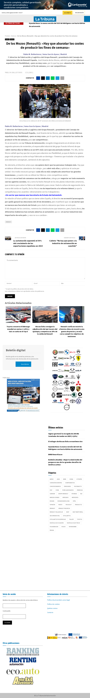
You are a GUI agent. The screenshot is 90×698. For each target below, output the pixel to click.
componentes (70, 483)
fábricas (80, 490)
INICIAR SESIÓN (79, 12)
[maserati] (78, 379)
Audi (58, 479)
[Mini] (72, 385)
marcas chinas (54, 497)
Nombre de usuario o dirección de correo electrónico (20, 600)
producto (78, 504)
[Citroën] (78, 354)
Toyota (79, 519)
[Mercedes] (61, 385)
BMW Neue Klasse (55, 454)
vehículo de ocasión (57, 523)
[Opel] (66, 391)
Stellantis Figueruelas (58, 519)
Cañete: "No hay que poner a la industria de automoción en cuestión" (63, 243)
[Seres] (66, 397)
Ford (57, 490)
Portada (7, 36)
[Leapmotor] (66, 379)
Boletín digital (15, 350)
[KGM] (72, 373)
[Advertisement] (45, 560)
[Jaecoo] (55, 373)
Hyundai (74, 493)
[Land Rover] (61, 379)
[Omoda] (61, 391)
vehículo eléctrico (73, 523)
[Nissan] (55, 391)
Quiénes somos (52, 608)
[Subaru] (55, 403)
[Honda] (66, 367)
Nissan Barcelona (63, 501)
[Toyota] (72, 403)
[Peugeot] (72, 391)
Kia (81, 493)
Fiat (51, 490)
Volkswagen (54, 526)
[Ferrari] (78, 361)
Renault (8, 222)
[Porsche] (78, 391)
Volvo (63, 526)
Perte (60, 504)
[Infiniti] (78, 367)
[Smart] (80, 397)
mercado (65, 497)
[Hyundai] (72, 367)
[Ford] (61, 367)
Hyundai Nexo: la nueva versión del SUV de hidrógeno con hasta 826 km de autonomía (57, 24)
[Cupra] (55, 361)
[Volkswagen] (78, 403)
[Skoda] (74, 397)
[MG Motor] (66, 385)
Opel (74, 501)
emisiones (67, 486)
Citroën (79, 479)
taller (71, 519)
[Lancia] (55, 379)
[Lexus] (72, 379)
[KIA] (78, 373)
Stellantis (66, 515)
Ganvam (52, 493)
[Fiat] (55, 367)
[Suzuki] (61, 403)
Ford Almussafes (68, 490)
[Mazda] (55, 385)
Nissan (52, 501)
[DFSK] (66, 361)
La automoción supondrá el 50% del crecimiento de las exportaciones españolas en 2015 (28, 243)
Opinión (52, 504)
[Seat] (59, 397)
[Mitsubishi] (78, 385)
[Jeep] (66, 373)
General (12, 39)
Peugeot (69, 504)
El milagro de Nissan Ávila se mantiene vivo (65, 441)
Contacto (50, 612)
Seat (67, 512)
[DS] (72, 361)
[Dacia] (61, 361)
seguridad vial (55, 515)
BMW (64, 479)
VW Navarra (72, 526)
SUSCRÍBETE (67, 13)
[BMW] (66, 354)
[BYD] (72, 354)
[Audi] (61, 354)
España (7, 39)
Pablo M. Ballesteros (13, 72)
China (71, 479)
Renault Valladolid (56, 512)
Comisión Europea (56, 483)
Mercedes (75, 497)
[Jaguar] (60, 373)
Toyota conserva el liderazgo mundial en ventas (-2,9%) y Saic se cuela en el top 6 (18, 329)
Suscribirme (25, 364)
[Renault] (53, 397)
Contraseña (6, 611)
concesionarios (55, 486)
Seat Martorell (78, 512)
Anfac (52, 479)
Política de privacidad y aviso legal (58, 600)
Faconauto (78, 486)
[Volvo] (66, 410)
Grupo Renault (63, 493)
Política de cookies (53, 604)
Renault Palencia (64, 508)
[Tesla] (66, 403)
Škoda (52, 530)
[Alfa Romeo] (55, 354)
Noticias (13, 36)
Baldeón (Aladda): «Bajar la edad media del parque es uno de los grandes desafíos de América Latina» (65, 462)
